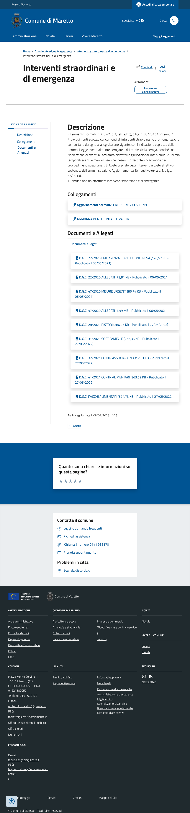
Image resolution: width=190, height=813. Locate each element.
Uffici (11, 657)
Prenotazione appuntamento (115, 708)
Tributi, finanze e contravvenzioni (117, 630)
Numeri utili (15, 734)
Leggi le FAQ (105, 699)
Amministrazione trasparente (53, 51)
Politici (12, 651)
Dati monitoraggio (19, 797)
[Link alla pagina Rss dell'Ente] (151, 676)
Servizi (68, 36)
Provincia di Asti (62, 677)
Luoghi (146, 646)
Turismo (102, 639)
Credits (77, 797)
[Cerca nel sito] (172, 20)
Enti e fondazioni (18, 633)
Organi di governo (19, 639)
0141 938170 (28, 695)
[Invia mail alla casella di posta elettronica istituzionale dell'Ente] (27, 706)
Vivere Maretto (92, 36)
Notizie (146, 621)
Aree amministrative (20, 621)
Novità (50, 36)
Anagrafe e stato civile (66, 627)
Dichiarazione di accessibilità (114, 689)
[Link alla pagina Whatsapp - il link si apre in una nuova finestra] (138, 20)
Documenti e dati (18, 627)
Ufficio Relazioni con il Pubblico (27, 722)
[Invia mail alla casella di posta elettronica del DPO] (23, 760)
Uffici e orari (15, 728)
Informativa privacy (109, 677)
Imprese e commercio (110, 621)
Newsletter (149, 682)
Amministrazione (25, 36)
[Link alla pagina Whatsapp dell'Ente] (144, 676)
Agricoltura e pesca (64, 621)
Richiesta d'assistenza (110, 712)
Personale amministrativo (24, 645)
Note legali (104, 683)
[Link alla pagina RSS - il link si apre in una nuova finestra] (142, 20)
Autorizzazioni (61, 633)
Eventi (146, 652)
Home (26, 51)
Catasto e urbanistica (66, 639)
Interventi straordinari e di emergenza (101, 51)
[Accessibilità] (12, 801)
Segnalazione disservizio (112, 703)
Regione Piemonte (21, 4)
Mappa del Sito (108, 797)
